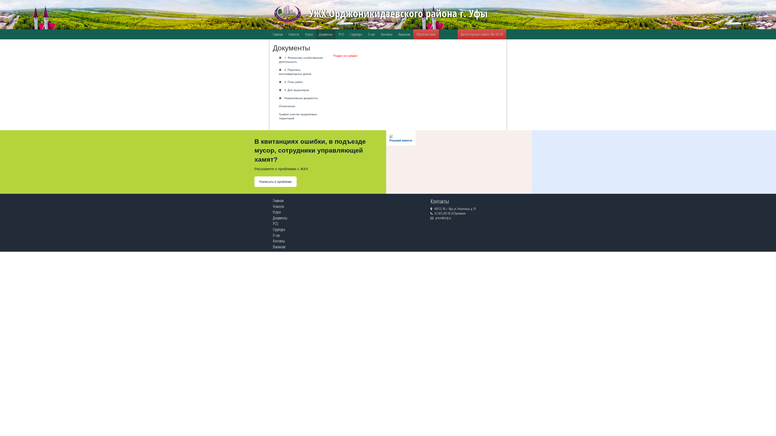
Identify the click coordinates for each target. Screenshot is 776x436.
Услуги (309, 34)
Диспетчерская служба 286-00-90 (482, 34)
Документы (326, 34)
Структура (356, 34)
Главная (278, 34)
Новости (294, 34)
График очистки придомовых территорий (298, 116)
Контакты (386, 34)
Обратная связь (426, 34)
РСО (341, 34)
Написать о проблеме (275, 181)
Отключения (287, 106)
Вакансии (404, 34)
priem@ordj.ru (443, 218)
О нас (371, 34)
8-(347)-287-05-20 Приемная (450, 213)
